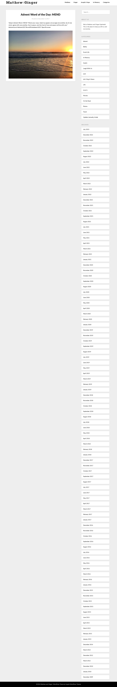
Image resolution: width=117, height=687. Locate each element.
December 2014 (88, 644)
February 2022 (87, 189)
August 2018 (87, 417)
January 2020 (87, 324)
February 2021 (87, 254)
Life (84, 84)
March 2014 (87, 650)
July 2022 (86, 162)
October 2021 (87, 210)
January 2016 (87, 585)
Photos (85, 106)
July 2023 (86, 129)
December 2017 (88, 460)
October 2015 (87, 601)
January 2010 (87, 671)
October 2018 (87, 406)
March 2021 (87, 248)
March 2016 (87, 574)
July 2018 (86, 422)
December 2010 (88, 666)
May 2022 (86, 173)
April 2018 (86, 438)
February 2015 (87, 633)
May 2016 (86, 563)
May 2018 (86, 433)
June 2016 (86, 558)
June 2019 (86, 362)
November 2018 (88, 400)
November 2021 (88, 205)
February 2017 (87, 514)
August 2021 (87, 221)
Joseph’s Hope (85, 2)
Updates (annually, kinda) (90, 117)
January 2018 (87, 455)
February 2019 (87, 384)
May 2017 (86, 498)
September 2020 (88, 281)
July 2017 (86, 487)
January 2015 (87, 639)
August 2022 (87, 156)
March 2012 (87, 661)
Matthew (67, 2)
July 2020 (86, 292)
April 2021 (86, 243)
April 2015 (86, 623)
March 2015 (87, 628)
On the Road (87, 101)
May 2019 (86, 368)
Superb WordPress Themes (73, 684)
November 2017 (88, 465)
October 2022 (87, 145)
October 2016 (87, 536)
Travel (85, 112)
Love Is (85, 90)
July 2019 (86, 357)
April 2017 (86, 503)
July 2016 (86, 552)
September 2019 (88, 346)
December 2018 (88, 395)
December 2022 (88, 135)
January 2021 (87, 259)
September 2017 (88, 476)
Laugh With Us (87, 68)
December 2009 (88, 677)
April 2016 (86, 568)
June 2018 (86, 427)
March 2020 (87, 314)
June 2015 (86, 617)
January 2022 (87, 194)
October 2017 (87, 471)
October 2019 (87, 341)
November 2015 (88, 596)
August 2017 (87, 482)
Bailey (85, 46)
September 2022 (88, 151)
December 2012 (88, 655)
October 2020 (87, 276)
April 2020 (86, 308)
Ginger (75, 2)
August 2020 (87, 286)
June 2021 (86, 232)
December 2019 (88, 330)
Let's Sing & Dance (88, 79)
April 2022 (86, 178)
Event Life (86, 52)
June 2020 (86, 297)
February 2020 (87, 319)
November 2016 (88, 530)
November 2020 (88, 270)
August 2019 (87, 351)
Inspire (85, 63)
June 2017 (86, 492)
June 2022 (86, 167)
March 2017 (87, 509)
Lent (84, 74)
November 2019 (88, 335)
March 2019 (87, 379)
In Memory (96, 2)
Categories (106, 2)
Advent (85, 41)
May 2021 (86, 238)
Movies (85, 95)
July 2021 (86, 227)
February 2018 (87, 449)
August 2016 (87, 547)
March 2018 (87, 444)
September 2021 (88, 216)
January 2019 (87, 389)
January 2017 (87, 520)
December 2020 (88, 265)
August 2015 (87, 612)
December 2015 (88, 590)
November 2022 (88, 140)
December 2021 (88, 200)
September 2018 (88, 411)
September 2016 (88, 541)
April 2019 (86, 373)
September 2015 (88, 606)
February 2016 (87, 579)
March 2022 (87, 183)
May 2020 (86, 303)
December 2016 (88, 525)
